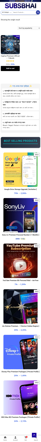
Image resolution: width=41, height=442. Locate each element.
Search (38, 12)
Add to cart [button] (10, 68)
